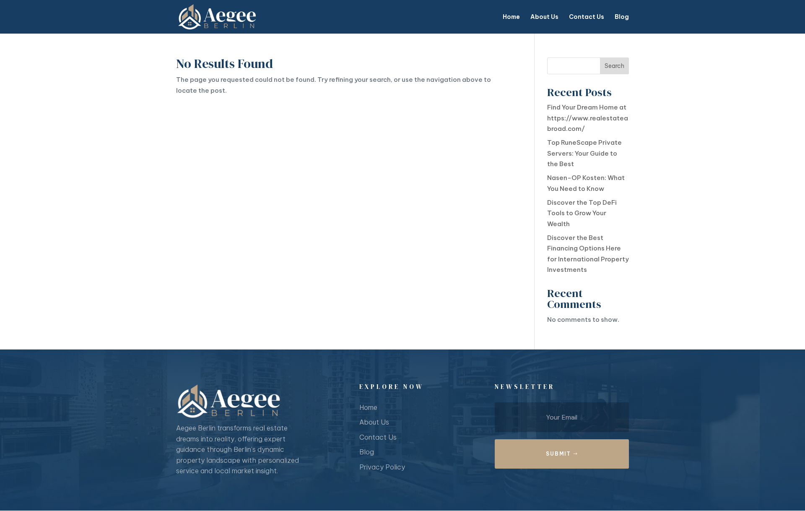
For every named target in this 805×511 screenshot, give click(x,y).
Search (614, 66)
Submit (558, 454)
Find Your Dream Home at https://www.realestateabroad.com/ (587, 118)
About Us (544, 17)
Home (511, 17)
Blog (622, 17)
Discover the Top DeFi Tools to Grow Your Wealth (582, 213)
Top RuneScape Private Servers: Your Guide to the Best (584, 153)
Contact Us (586, 17)
